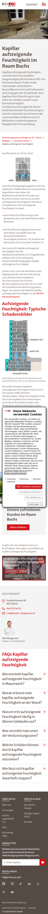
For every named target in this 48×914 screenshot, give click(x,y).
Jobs (4, 827)
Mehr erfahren (18, 527)
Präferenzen (24, 479)
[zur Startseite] (9, 5)
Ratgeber (6, 141)
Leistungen (8, 810)
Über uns (6, 805)
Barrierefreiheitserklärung (14, 902)
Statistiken (37, 479)
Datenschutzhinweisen (15, 473)
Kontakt (32, 4)
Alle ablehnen (33, 497)
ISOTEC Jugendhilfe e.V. (8, 818)
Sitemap (32, 908)
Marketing (11, 481)
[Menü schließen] (44, 5)
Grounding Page (7, 834)
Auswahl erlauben (30, 492)
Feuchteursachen (21, 141)
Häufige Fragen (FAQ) (31, 815)
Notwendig (11, 479)
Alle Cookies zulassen (28, 486)
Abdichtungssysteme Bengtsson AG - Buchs (22, 137)
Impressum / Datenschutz (14, 908)
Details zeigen (34, 504)
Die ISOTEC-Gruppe (30, 806)
